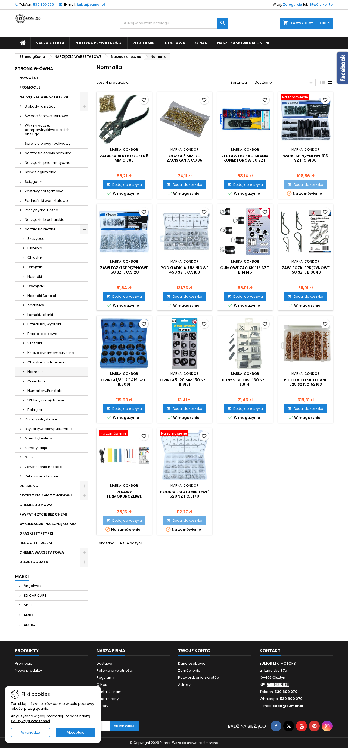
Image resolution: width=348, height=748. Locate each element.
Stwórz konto (321, 4)
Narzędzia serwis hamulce (48, 153)
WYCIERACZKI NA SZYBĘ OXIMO (47, 523)
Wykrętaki (36, 286)
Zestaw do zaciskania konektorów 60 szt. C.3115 (245, 160)
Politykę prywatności (30, 721)
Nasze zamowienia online (243, 43)
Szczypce (36, 238)
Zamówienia (189, 670)
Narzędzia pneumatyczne (47, 162)
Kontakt (270, 651)
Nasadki (34, 276)
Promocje (23, 663)
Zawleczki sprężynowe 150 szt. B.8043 (306, 270)
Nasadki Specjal (41, 295)
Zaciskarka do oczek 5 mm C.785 (124, 158)
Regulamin (143, 43)
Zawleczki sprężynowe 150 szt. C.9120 (124, 270)
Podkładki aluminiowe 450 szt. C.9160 (184, 270)
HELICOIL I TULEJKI (35, 542)
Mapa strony (108, 698)
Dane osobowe (192, 663)
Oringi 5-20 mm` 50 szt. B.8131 (184, 382)
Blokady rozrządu (40, 106)
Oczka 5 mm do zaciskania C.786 (184, 158)
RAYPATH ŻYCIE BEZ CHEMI (43, 514)
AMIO (28, 615)
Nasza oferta (50, 43)
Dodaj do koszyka (124, 184)
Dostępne (284, 83)
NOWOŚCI (28, 77)
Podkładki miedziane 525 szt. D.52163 (305, 382)
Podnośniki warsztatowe (46, 200)
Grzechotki (36, 381)
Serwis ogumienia (41, 172)
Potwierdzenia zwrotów (199, 677)
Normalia (35, 371)
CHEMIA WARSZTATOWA (41, 552)
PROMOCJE (29, 87)
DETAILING (28, 485)
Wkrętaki (35, 267)
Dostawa (175, 43)
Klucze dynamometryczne (50, 352)
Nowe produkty (28, 670)
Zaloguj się (292, 4)
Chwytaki (35, 257)
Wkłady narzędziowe (45, 400)
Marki (22, 576)
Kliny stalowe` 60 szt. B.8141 (245, 382)
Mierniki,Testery (38, 438)
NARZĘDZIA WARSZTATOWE (44, 96)
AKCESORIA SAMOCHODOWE (45, 495)
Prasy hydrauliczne (41, 210)
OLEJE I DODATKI (34, 561)
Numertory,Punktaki (44, 390)
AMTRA (29, 624)
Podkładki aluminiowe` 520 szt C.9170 (184, 494)
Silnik (29, 457)
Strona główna (34, 68)
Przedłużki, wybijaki (44, 324)
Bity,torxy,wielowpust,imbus (49, 428)
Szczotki (34, 343)
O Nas (201, 43)
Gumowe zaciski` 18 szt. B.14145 (245, 270)
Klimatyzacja (36, 447)
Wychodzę (30, 732)
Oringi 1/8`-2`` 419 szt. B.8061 (124, 382)
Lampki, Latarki (40, 314)
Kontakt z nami (109, 691)
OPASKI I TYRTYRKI (36, 533)
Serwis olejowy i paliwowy (47, 143)
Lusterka (34, 248)
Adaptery (35, 305)
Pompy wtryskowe (41, 419)
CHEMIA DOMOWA (35, 504)
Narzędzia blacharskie (44, 219)
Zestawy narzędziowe (44, 191)
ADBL (27, 605)
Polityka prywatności (98, 43)
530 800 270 (43, 4)
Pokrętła (34, 409)
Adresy (184, 684)
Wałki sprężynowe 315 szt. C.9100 (305, 158)
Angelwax (32, 585)
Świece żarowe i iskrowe (46, 115)
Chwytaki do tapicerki (46, 362)
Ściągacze (34, 181)
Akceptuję (75, 732)
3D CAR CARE (34, 595)
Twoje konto (194, 651)
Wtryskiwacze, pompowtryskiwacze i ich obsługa (47, 130)
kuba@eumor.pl (91, 4)
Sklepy (102, 705)
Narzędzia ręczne (40, 229)
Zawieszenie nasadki (43, 466)
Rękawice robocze (41, 476)
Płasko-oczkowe (42, 333)
